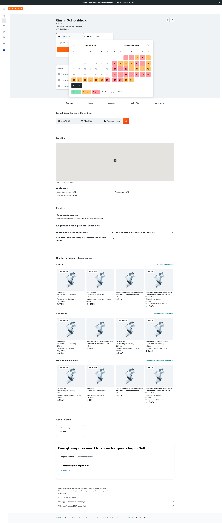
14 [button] (102, 69)
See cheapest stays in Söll (164, 313)
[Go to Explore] (4, 32)
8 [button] (107, 63)
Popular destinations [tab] (85, 457)
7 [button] (101, 63)
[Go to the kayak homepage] (15, 8)
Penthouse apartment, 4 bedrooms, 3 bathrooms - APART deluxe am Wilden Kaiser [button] (158, 294)
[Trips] (4, 43)
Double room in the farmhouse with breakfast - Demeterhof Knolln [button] (129, 293)
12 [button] (90, 69)
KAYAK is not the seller (67, 497)
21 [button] (102, 74)
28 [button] (102, 80)
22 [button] (107, 74)
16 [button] (74, 74)
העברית (131, 3)
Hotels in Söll (66, 471)
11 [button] (85, 69)
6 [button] (96, 63)
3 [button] (79, 63)
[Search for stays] (4, 20)
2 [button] (73, 63)
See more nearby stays (165, 264)
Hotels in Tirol (103, 518)
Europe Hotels (78, 518)
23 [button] (74, 80)
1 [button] (107, 58)
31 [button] (79, 85)
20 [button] (96, 74)
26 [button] (90, 80)
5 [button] (90, 63)
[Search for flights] (4, 15)
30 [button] (74, 85)
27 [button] (96, 80)
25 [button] (85, 80)
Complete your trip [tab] (67, 457)
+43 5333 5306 (62, 29)
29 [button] (107, 80)
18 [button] (85, 74)
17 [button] (79, 74)
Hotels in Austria (91, 518)
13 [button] (96, 69)
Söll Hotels (130, 518)
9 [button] (73, 69)
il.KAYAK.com (60, 518)
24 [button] (79, 80)
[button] (219, 2)
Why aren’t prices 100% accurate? (72, 506)
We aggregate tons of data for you (72, 502)
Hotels (69, 518)
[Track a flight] (4, 37)
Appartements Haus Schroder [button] (156, 341)
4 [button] (85, 63)
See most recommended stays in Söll (160, 360)
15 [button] (107, 69)
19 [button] (90, 74)
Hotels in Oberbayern (117, 518)
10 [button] (79, 69)
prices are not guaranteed (102, 491)
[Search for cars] (4, 25)
